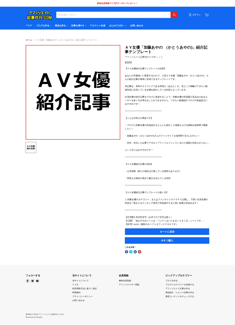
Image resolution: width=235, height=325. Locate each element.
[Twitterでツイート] (130, 251)
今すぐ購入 (167, 240)
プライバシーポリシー (82, 296)
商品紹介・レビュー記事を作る (180, 292)
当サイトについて (80, 280)
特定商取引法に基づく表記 (84, 288)
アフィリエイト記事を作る (178, 288)
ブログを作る (43, 25)
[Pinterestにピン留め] (139, 251)
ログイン (197, 14)
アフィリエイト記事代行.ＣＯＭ (140, 57)
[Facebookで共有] (126, 251)
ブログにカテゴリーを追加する (180, 284)
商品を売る (60, 25)
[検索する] (174, 15)
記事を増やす (78, 25)
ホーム (29, 40)
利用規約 (76, 292)
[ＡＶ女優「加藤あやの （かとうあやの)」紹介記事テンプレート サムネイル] (30, 147)
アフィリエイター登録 (129, 284)
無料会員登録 (125, 280)
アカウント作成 (97, 25)
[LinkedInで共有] (135, 251)
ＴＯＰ (29, 25)
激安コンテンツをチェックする (180, 296)
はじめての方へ (117, 25)
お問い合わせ (136, 25)
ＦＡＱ (75, 284)
